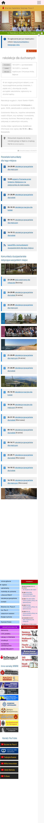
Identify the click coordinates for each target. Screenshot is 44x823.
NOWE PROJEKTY (7, 649)
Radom (28, 605)
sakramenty (5, 588)
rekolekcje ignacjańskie (9, 598)
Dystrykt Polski (6, 622)
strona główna (6, 581)
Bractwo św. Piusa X (8, 607)
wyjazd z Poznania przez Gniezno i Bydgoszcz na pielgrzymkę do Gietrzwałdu (19, 182)
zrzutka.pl (4, 640)
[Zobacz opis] (19, 276)
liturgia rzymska (6, 617)
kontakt (3, 602)
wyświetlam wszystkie (30, 584)
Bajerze (32, 51)
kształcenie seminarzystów (6, 644)
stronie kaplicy (18, 144)
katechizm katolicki (7, 613)
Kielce (28, 611)
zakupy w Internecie (8, 637)
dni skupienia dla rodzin (29, 589)
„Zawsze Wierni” (6, 595)
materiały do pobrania (8, 591)
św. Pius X (4, 610)
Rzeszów (29, 592)
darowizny (4, 630)
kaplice (4, 585)
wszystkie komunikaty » (29, 627)
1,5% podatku (5, 634)
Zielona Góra (30, 599)
